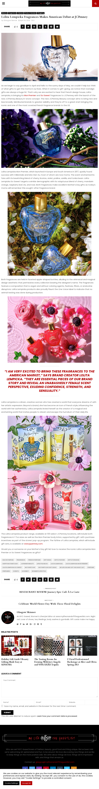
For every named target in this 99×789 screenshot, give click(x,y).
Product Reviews (30, 13)
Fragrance (12, 13)
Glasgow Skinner (10, 20)
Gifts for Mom (73, 560)
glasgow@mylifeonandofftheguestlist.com (55, 762)
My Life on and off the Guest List (72, 567)
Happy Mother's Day (10, 564)
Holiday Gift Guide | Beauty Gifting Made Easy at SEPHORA (14, 662)
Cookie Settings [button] (11, 783)
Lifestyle (20, 13)
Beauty (4, 13)
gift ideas (47, 560)
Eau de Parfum (8, 560)
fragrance (21, 560)
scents (16, 571)
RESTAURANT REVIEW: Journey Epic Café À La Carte (49, 592)
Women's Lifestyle (39, 571)
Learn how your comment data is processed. (57, 716)
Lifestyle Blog (42, 564)
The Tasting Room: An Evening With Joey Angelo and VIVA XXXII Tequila (47, 662)
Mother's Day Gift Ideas (47, 567)
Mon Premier (30, 95)
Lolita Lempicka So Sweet (12, 567)
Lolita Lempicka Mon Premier (76, 564)
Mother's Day (30, 567)
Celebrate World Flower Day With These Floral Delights (50, 603)
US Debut (25, 571)
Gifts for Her (59, 560)
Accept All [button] (26, 783)
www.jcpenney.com (33, 543)
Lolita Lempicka (57, 564)
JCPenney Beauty (27, 564)
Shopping (40, 13)
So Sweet (45, 95)
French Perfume (34, 560)
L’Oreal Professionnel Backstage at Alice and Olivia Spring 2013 (82, 662)
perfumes (6, 571)
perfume (91, 567)
